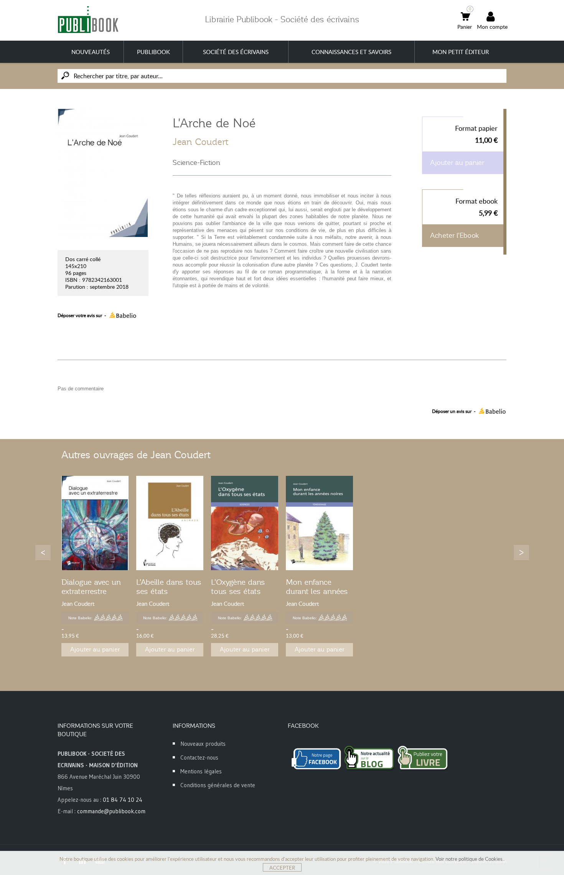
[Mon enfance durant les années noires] (319, 523)
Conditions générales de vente (217, 785)
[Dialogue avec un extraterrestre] (95, 523)
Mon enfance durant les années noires (317, 591)
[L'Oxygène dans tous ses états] (244, 523)
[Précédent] (43, 552)
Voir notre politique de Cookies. (469, 858)
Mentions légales (201, 771)
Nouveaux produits (203, 743)
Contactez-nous (199, 757)
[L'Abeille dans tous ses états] (169, 523)
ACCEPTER (282, 867)
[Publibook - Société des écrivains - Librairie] (88, 19)
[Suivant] (521, 552)
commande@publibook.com (111, 811)
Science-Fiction (196, 162)
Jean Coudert (200, 142)
